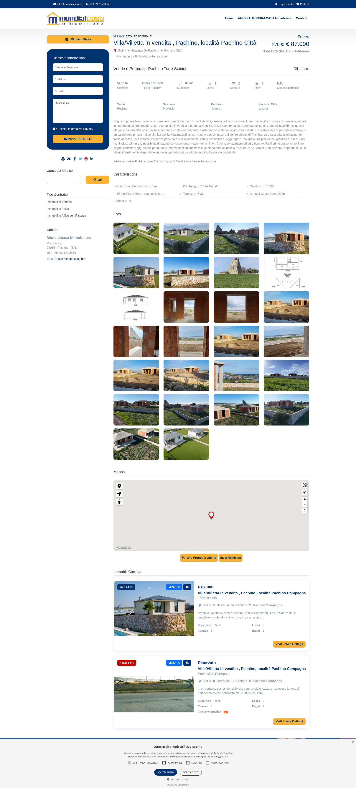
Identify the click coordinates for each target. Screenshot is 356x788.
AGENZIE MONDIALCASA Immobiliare (264, 18)
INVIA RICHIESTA (80, 138)
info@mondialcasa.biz (69, 4)
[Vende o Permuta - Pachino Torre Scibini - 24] (286, 410)
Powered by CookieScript (178, 785)
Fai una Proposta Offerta (199, 557)
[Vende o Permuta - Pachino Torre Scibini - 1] (136, 238)
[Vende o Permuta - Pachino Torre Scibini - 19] (236, 375)
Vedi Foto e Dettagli (289, 644)
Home (229, 18)
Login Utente (286, 4)
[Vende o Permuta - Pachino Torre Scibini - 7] (236, 272)
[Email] (69, 159)
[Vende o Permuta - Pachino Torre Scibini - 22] (186, 410)
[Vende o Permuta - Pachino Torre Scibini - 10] (186, 307)
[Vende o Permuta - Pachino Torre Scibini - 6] (186, 272)
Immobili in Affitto (58, 208)
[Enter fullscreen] (304, 485)
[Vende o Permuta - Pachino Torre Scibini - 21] (136, 410)
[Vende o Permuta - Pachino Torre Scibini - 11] (236, 307)
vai (99, 179)
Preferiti (304, 4)
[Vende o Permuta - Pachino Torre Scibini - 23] (236, 410)
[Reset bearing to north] (304, 510)
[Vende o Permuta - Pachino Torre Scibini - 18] (186, 375)
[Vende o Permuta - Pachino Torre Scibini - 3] (236, 238)
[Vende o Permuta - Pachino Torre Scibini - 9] (136, 307)
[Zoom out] (304, 504)
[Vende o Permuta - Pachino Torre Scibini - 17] (136, 375)
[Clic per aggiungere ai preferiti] (187, 586)
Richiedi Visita (80, 39)
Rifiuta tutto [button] (190, 772)
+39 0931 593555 (99, 4)
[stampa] (63, 159)
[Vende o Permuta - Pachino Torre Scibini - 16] (286, 341)
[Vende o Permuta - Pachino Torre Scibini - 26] (186, 444)
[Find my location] (304, 492)
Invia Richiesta (230, 557)
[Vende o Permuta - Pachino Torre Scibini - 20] (286, 375)
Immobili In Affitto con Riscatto (66, 215)
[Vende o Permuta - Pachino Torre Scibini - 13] (136, 341)
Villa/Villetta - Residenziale (132, 36)
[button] (118, 609)
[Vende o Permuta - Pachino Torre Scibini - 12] (286, 307)
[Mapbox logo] (123, 547)
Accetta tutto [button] (165, 772)
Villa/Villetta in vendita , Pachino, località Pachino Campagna (252, 593)
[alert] (178, 763)
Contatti (301, 18)
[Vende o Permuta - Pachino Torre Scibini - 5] (136, 272)
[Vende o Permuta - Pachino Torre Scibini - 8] (286, 272)
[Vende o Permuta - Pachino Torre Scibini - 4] (286, 238)
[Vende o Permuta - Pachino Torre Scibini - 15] (236, 341)
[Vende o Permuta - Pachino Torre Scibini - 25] (136, 444)
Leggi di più (222, 756)
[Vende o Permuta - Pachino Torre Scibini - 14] (186, 341)
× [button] (352, 742)
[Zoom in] (304, 499)
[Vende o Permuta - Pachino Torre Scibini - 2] (186, 238)
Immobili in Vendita (59, 201)
